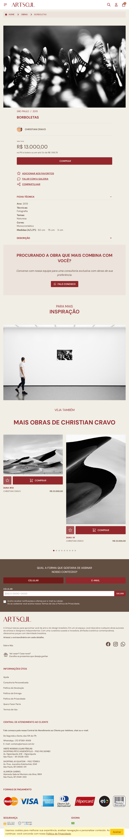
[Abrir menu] (5, 5)
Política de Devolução (13, 688)
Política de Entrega (12, 693)
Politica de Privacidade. (69, 603)
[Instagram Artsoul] (115, 644)
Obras (24, 14)
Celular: (8, 589)
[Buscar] (109, 5)
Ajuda (6, 677)
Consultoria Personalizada (15, 682)
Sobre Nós (8, 645)
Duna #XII (8, 488)
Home (11, 14)
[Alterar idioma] (73, 823)
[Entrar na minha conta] (116, 5)
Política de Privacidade (14, 698)
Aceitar (117, 831)
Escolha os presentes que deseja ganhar (28, 656)
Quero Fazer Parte (12, 704)
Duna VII (70, 537)
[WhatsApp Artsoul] (123, 644)
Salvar (120, 593)
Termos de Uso (48, 603)
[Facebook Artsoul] (108, 644)
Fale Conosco (67, 284)
